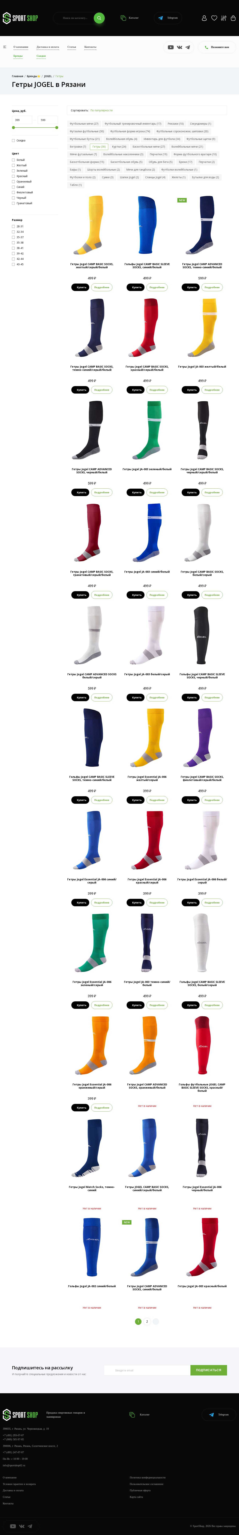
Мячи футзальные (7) (83, 154)
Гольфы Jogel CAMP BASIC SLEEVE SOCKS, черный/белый (202, 675)
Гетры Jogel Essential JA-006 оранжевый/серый (92, 1086)
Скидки (41, 56)
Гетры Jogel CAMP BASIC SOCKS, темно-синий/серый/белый (91, 368)
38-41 (156, 453)
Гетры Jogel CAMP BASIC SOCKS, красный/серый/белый (147, 368)
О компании (20, 47)
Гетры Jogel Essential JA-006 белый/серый (202, 881)
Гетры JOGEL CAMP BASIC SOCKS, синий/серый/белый (147, 1188)
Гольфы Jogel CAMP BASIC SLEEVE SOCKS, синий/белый (147, 265)
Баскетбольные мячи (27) (149, 146)
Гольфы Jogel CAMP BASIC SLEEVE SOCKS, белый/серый (202, 983)
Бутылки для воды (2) (205, 177)
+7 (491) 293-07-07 (13, 1435)
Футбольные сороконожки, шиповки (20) (182, 131)
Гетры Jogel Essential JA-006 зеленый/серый (92, 983)
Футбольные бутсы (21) (85, 139)
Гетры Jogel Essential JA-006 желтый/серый (147, 778)
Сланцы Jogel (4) (155, 177)
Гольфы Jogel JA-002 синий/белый (92, 1286)
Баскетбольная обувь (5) (126, 162)
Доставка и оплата (48, 47)
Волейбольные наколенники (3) (123, 154)
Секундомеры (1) (200, 123)
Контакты (90, 47)
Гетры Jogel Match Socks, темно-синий (92, 1188)
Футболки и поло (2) (83, 177)
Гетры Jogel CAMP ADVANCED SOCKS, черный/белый (92, 470)
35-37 (147, 453)
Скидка (21, 140)
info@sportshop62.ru (14, 1465)
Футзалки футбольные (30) (87, 131)
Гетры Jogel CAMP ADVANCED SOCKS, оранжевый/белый (147, 1086)
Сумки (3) (108, 177)
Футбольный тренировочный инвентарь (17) (133, 123)
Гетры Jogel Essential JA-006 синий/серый (92, 881)
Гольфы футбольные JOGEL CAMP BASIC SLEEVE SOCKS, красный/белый (202, 1088)
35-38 (87, 248)
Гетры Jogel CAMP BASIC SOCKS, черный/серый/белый (202, 470)
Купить (81, 287)
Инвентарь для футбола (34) (162, 139)
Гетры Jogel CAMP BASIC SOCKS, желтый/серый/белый (91, 265)
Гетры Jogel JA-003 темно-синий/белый (147, 983)
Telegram (172, 17)
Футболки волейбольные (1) (179, 169)
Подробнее (101, 287)
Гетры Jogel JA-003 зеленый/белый (147, 469)
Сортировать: (80, 110)
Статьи (71, 47)
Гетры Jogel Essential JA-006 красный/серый (147, 881)
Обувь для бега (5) (161, 162)
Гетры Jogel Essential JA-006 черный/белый (202, 1188)
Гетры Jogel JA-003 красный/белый (202, 1286)
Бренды (18, 56)
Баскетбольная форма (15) (87, 162)
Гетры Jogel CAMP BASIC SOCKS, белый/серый (202, 573)
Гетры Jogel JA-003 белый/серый (147, 674)
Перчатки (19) (158, 154)
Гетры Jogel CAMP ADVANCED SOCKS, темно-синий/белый (202, 265)
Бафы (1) (75, 169)
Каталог (133, 17)
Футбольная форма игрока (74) (130, 131)
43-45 (152, 248)
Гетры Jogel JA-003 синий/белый (147, 571)
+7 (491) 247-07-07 (13, 1452)
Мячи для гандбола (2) (140, 169)
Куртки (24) (119, 146)
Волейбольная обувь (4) (121, 139)
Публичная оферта (140, 1490)
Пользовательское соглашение (146, 1484)
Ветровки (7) (78, 146)
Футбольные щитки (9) (201, 139)
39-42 (97, 248)
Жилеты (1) (179, 177)
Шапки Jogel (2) (129, 177)
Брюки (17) (185, 162)
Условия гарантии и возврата (19, 1484)
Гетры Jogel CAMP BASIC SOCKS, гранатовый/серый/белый (91, 573)
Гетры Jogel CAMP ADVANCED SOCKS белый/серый (92, 675)
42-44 (207, 351)
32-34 (193, 248)
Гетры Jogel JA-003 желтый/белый (202, 366)
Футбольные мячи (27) (84, 123)
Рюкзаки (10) (176, 123)
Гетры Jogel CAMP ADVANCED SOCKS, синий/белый (147, 1287)
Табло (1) (76, 185)
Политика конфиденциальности (148, 1477)
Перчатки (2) (207, 162)
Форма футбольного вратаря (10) (195, 154)
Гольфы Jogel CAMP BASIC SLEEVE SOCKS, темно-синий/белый (91, 778)
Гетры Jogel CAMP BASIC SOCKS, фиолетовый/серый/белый (202, 778)
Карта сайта (136, 1497)
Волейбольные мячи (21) (187, 146)
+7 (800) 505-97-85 (13, 1439)
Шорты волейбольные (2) (103, 169)
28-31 (184, 248)
